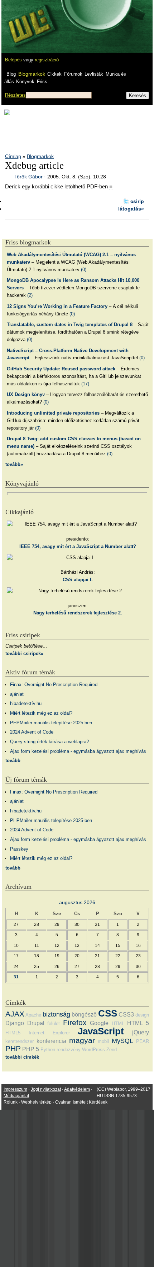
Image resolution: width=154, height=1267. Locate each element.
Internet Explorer (49, 1032)
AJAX (14, 1014)
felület (53, 1023)
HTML (118, 1023)
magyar (82, 1040)
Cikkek (54, 74)
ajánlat (17, 694)
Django (14, 1023)
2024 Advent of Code (31, 732)
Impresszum (15, 1089)
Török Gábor (28, 176)
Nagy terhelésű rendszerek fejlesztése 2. (77, 612)
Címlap (13, 156)
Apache (33, 1015)
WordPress (93, 1049)
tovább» (14, 464)
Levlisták (94, 74)
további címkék (22, 1057)
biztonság (56, 1014)
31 (16, 976)
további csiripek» (24, 653)
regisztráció (47, 59)
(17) (85, 383)
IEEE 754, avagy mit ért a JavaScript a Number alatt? (77, 546)
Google (99, 1023)
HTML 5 (138, 1023)
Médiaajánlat (16, 1096)
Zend (111, 1049)
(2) (30, 295)
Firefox (75, 1022)
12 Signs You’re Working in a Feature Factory (57, 306)
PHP (13, 1048)
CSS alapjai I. (78, 579)
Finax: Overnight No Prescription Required (53, 684)
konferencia (51, 1041)
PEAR (142, 1041)
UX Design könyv (26, 394)
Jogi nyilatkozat (46, 1089)
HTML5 (12, 1032)
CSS (107, 1013)
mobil (103, 1041)
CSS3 (126, 1015)
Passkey (19, 849)
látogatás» (131, 209)
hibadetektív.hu (26, 703)
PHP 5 (30, 1049)
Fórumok (73, 74)
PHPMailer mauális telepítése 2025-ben (51, 722)
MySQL (122, 1040)
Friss (42, 81)
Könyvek (25, 81)
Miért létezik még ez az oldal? (41, 713)
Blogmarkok (31, 74)
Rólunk (11, 1102)
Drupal (35, 1023)
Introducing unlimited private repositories (53, 413)
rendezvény (69, 1049)
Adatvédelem (77, 1089)
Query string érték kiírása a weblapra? (49, 741)
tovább (12, 760)
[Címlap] (29, 19)
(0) (83, 269)
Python (47, 1049)
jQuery (140, 1032)
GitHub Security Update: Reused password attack (61, 368)
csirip (137, 201)
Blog (11, 74)
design (142, 1015)
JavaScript (101, 1031)
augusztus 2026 (77, 902)
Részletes (15, 95)
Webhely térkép (36, 1102)
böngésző (84, 1015)
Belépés (13, 59)
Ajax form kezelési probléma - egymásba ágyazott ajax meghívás (78, 751)
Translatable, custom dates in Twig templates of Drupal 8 (70, 324)
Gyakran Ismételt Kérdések (81, 1102)
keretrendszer (19, 1041)
